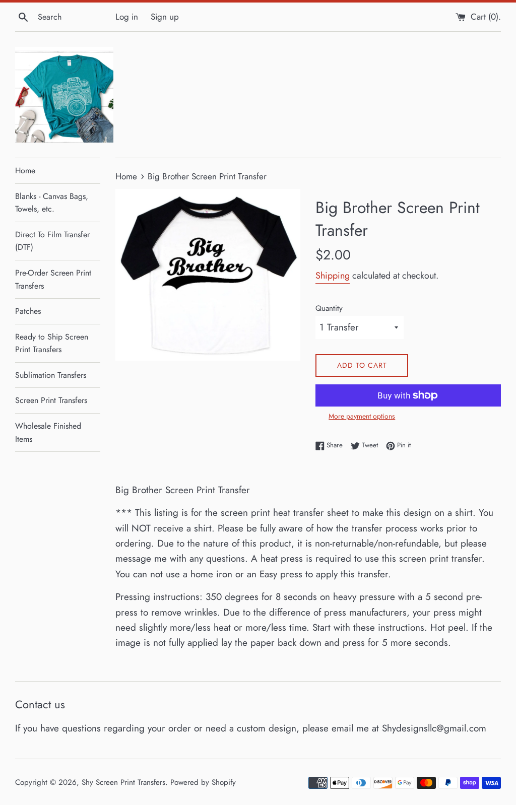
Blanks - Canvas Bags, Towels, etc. (51, 202)
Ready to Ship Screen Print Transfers (51, 343)
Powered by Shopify (203, 782)
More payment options (362, 416)
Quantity (329, 308)
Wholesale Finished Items (48, 432)
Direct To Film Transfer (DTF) (52, 241)
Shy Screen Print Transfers (123, 782)
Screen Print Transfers (51, 400)
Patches (28, 311)
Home (25, 170)
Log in (126, 17)
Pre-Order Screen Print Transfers (53, 279)
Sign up (165, 17)
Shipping (332, 275)
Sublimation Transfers (50, 375)
